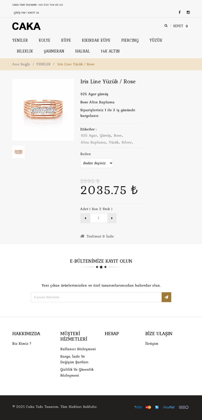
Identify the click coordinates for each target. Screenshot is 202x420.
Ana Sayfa (21, 64)
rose (118, 135)
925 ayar (89, 135)
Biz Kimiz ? (22, 343)
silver (127, 142)
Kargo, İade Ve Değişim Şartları (74, 359)
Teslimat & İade (99, 236)
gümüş (105, 135)
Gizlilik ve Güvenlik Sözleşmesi (77, 372)
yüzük (114, 142)
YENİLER (43, 64)
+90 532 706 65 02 (50, 5)
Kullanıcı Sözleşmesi (78, 349)
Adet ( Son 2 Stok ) (96, 209)
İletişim (151, 343)
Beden (85, 154)
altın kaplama (93, 142)
